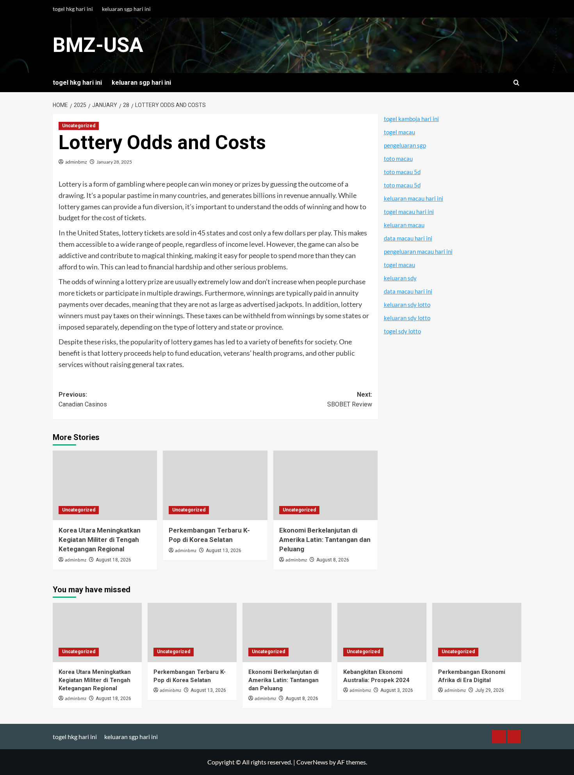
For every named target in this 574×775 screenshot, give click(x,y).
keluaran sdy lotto (407, 304)
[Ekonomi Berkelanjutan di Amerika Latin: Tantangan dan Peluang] (325, 485)
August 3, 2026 (396, 690)
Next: (349, 399)
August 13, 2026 (223, 550)
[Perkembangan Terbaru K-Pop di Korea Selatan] (215, 485)
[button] (516, 82)
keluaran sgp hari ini (126, 8)
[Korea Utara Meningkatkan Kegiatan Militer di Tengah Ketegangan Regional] (105, 485)
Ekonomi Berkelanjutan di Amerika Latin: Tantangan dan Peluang (325, 539)
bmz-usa (98, 45)
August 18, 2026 (113, 560)
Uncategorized (78, 125)
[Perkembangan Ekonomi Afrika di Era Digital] (476, 632)
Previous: (83, 399)
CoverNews (312, 762)
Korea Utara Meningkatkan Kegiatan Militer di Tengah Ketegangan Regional (100, 539)
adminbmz (76, 162)
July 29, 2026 (489, 690)
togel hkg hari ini (73, 8)
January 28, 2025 (114, 162)
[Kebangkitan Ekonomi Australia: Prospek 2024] (381, 632)
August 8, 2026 (332, 560)
